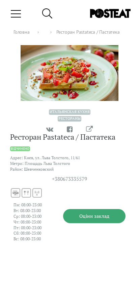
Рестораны (69, 118)
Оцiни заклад (94, 216)
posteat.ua (119, 272)
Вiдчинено (20, 148)
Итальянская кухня (70, 111)
